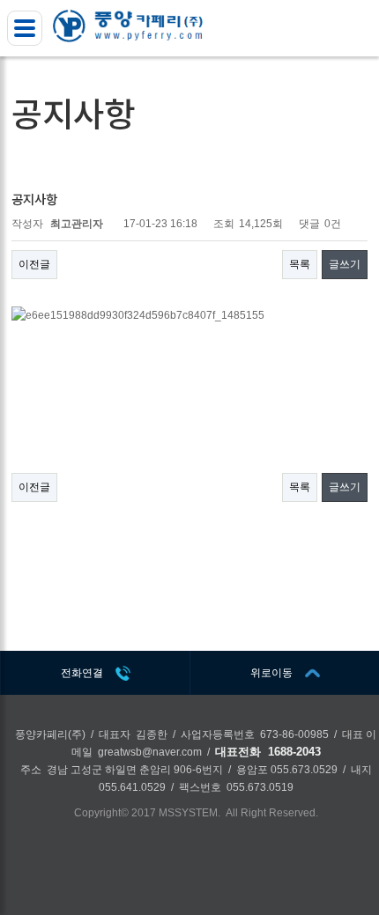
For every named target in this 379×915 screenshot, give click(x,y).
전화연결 (82, 673)
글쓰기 (344, 264)
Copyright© (101, 813)
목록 (299, 264)
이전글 (34, 264)
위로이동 (271, 673)
